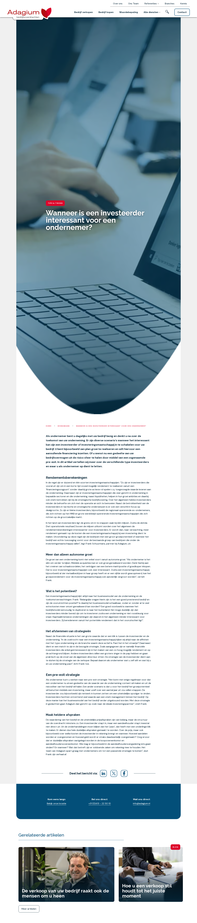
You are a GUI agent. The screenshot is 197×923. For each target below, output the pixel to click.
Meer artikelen (28, 908)
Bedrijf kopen (105, 12)
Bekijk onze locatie (56, 803)
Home (48, 426)
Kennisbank (64, 426)
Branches (169, 3)
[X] (113, 773)
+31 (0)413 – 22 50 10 (100, 803)
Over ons (117, 3)
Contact (182, 12)
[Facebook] (124, 773)
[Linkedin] (103, 773)
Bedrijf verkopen (83, 12)
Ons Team (133, 3)
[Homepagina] (30, 12)
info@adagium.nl (141, 803)
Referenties (150, 3)
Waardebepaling (128, 12)
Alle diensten (151, 12)
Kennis (183, 3)
